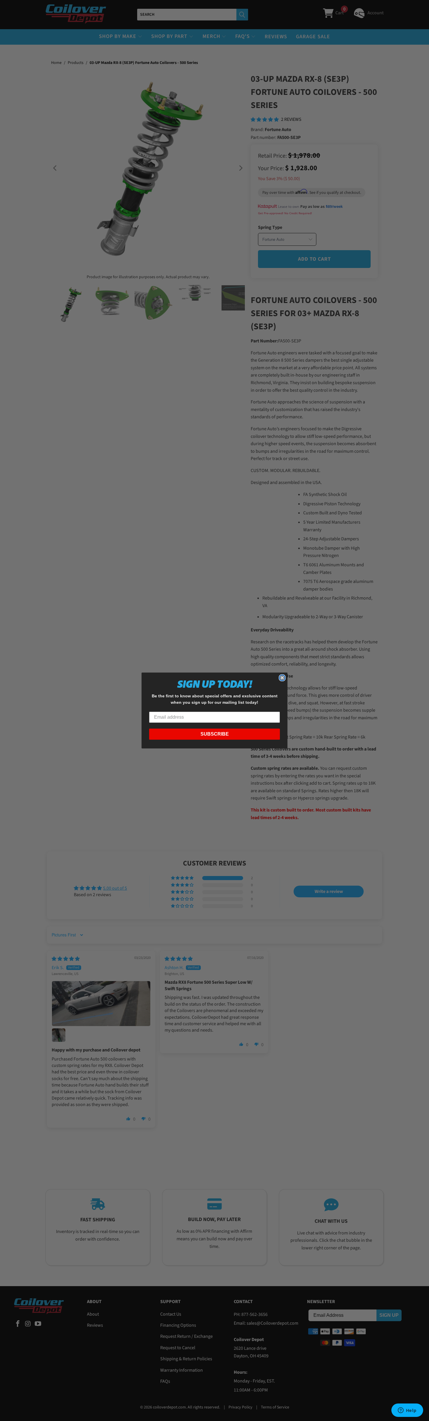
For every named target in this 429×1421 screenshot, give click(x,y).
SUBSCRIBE (214, 734)
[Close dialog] (282, 678)
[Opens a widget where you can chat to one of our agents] (407, 1410)
